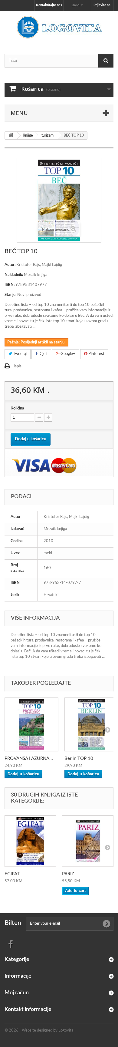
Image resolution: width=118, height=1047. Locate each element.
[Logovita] (59, 27)
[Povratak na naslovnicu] (11, 135)
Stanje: (10, 295)
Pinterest (95, 354)
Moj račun (17, 993)
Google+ (67, 354)
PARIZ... (70, 874)
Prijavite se (101, 5)
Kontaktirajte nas (49, 5)
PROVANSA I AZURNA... (29, 758)
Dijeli (42, 354)
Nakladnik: (14, 275)
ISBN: (10, 285)
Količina (17, 408)
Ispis (17, 366)
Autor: (10, 265)
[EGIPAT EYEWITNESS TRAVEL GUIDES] (30, 841)
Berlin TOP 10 (78, 758)
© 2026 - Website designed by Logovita (39, 1030)
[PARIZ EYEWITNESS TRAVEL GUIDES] (87, 841)
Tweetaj (19, 354)
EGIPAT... (14, 874)
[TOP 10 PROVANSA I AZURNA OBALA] (31, 724)
